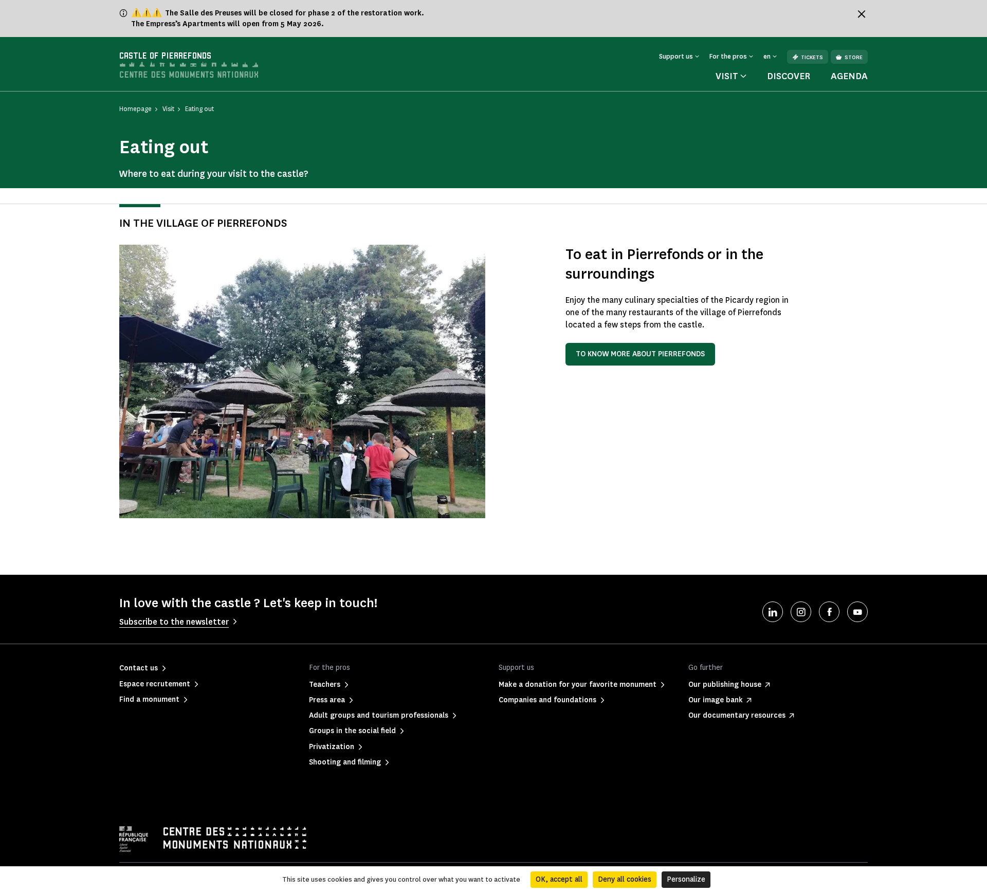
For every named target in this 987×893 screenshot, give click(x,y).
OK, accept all (559, 879)
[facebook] (829, 612)
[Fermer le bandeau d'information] (861, 14)
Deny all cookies (624, 879)
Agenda (849, 76)
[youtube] (857, 612)
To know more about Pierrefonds (640, 354)
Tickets (812, 57)
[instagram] (801, 612)
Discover (788, 76)
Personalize (686, 879)
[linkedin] (772, 612)
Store (854, 57)
